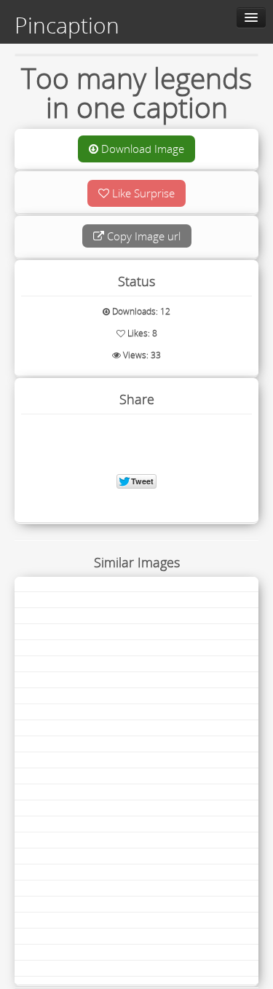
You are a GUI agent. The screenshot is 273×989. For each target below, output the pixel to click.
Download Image (141, 148)
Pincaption (67, 25)
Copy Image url (142, 236)
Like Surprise (142, 193)
